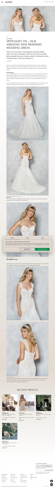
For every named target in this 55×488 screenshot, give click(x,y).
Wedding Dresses (5, 474)
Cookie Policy (13, 475)
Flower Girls (4, 477)
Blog (31, 478)
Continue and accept (42, 249)
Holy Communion (4, 478)
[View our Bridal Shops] (48, 1)
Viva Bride (20, 73)
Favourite (50, 1)
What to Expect (13, 481)
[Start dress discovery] (51, 481)
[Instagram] (52, 486)
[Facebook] (45, 486)
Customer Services (23, 480)
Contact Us (12, 478)
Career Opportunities (23, 477)
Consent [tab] (12, 237)
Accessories (4, 480)
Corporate (32, 474)
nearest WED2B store (34, 380)
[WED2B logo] (8, 2)
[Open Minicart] (52, 1)
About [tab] (43, 237)
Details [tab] (27, 237)
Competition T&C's (23, 475)
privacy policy (41, 473)
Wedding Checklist (23, 481)
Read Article (4, 419)
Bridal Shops (4, 481)
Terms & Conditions (14, 477)
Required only (27, 249)
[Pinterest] (50, 486)
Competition (22, 474)
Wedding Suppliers (33, 477)
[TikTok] (47, 486)
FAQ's (21, 478)
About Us (12, 480)
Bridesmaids (4, 475)
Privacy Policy (13, 474)
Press (31, 475)
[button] (51, 484)
